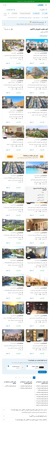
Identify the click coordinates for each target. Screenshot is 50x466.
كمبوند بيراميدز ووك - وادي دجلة (35, 144)
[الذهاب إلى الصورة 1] (14, 50)
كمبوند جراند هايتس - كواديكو (12, 144)
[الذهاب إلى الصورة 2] (37, 50)
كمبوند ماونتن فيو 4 (37, 182)
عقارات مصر (44, 17)
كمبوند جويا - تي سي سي (12, 209)
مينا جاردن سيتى (38, 237)
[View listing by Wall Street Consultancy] (28, 51)
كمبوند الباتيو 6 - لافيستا (36, 348)
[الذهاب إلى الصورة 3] (36, 50)
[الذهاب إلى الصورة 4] (35, 50)
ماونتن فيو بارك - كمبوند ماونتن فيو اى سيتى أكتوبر (34, 87)
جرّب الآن (10, 156)
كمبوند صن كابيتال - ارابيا (12, 87)
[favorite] (28, 41)
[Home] (47, 17)
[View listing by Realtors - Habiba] (5, 138)
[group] (37, 45)
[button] (5, 5)
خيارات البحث (5, 14)
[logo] (40, 5)
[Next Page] (16, 377)
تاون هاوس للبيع (36, 17)
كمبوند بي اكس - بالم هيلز (12, 265)
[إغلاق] (27, 189)
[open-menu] (46, 5)
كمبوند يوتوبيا (38, 265)
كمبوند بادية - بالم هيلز (37, 57)
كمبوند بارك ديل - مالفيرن (36, 114)
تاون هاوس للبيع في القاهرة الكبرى (25, 17)
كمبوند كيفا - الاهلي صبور (12, 348)
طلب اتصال (41, 371)
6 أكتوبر (43, 57)
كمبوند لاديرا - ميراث (14, 57)
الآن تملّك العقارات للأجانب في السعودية (25, 1)
